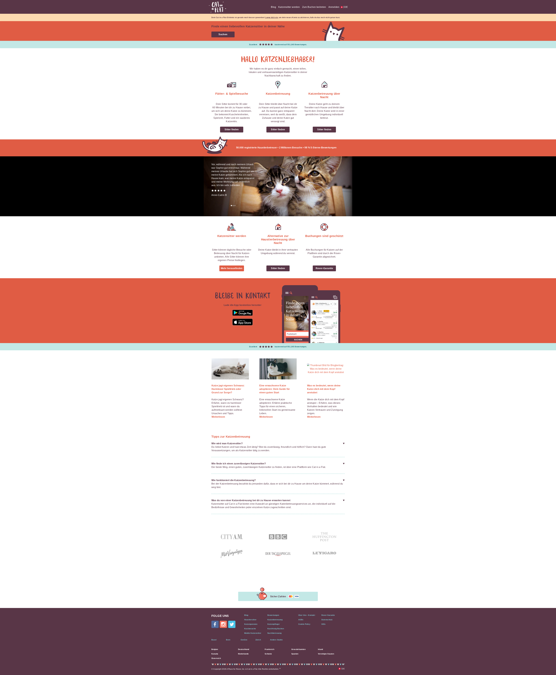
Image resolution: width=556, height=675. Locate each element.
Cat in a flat (217, 7)
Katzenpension (250, 624)
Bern (228, 640)
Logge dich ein (271, 18)
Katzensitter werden (289, 7)
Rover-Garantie (324, 268)
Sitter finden (232, 129)
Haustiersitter (250, 620)
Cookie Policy (304, 624)
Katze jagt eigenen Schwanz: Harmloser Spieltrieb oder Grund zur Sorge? (228, 389)
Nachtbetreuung (274, 633)
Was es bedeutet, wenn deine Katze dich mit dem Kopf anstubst (324, 389)
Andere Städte (276, 640)
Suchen (222, 34)
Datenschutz (326, 620)
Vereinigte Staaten (326, 654)
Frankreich (269, 649)
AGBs (300, 620)
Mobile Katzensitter (252, 633)
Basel (213, 640)
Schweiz (268, 654)
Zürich (258, 640)
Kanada (214, 654)
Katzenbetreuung (274, 620)
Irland (320, 649)
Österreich (216, 658)
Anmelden (333, 7)
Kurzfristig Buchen (275, 629)
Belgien (214, 649)
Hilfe (323, 624)
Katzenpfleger (273, 624)
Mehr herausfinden (232, 268)
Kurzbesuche (250, 629)
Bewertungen (273, 615)
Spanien (294, 654)
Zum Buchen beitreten (314, 7)
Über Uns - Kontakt (306, 615)
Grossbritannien (298, 649)
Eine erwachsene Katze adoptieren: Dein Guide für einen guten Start (274, 389)
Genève (244, 640)
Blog (273, 7)
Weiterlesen (218, 417)
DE (345, 7)
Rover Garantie (328, 615)
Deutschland (243, 649)
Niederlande (243, 654)
